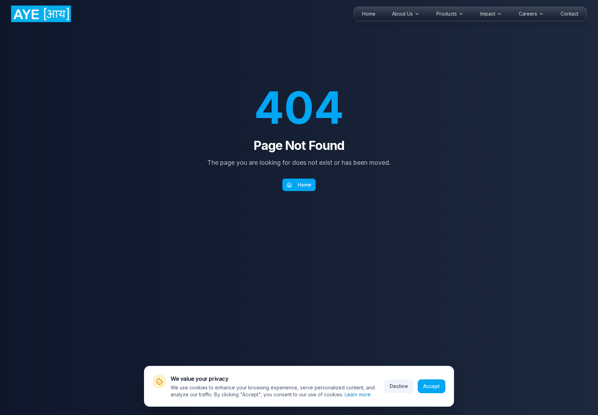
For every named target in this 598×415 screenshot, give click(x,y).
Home (304, 185)
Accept (431, 386)
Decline (399, 386)
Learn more (358, 394)
